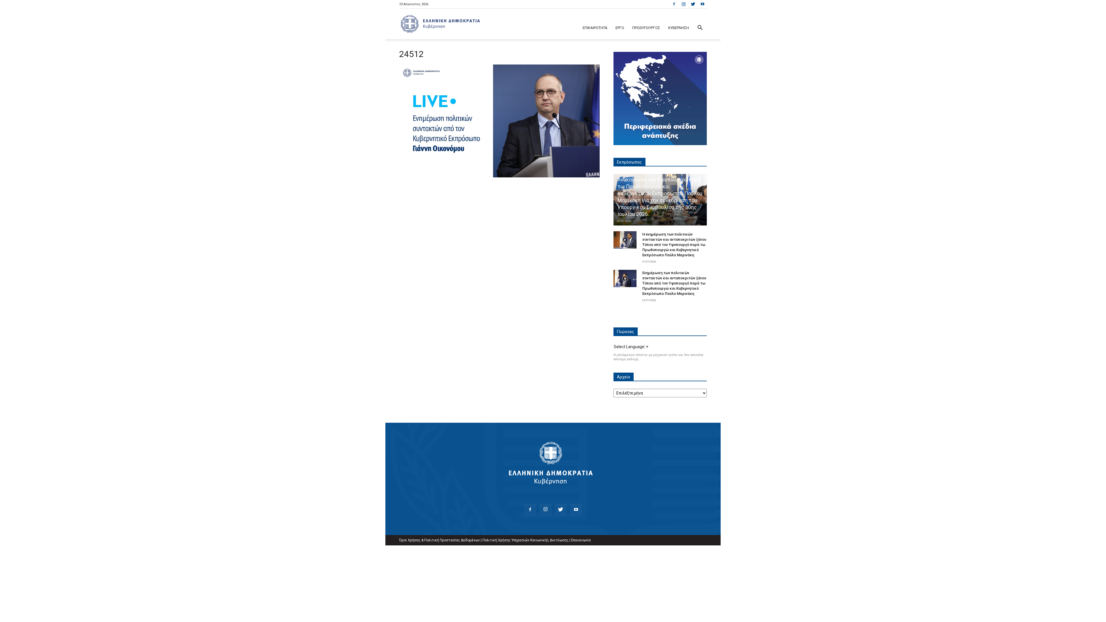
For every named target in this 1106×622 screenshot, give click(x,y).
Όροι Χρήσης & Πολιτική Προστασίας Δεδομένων (439, 540)
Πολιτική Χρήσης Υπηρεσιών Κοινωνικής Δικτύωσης (525, 540)
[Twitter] (693, 4)
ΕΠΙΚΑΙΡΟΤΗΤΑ (595, 28)
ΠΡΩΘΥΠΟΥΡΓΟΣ (646, 28)
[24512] (499, 176)
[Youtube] (702, 4)
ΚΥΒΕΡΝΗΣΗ (678, 28)
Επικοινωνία (581, 540)
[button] (700, 28)
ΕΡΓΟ (620, 28)
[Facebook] (674, 4)
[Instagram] (683, 4)
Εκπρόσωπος (629, 162)
